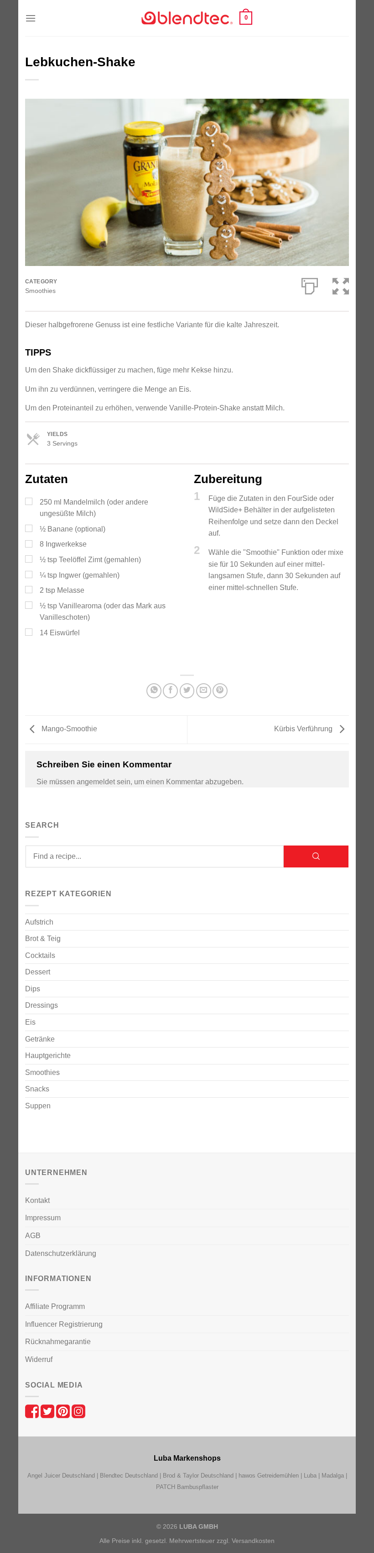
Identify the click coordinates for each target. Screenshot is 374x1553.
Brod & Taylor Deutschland (198, 1475)
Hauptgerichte (48, 1055)
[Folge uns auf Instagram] (78, 1411)
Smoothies (40, 290)
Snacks (37, 1089)
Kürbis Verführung (304, 729)
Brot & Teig (43, 938)
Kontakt (37, 1200)
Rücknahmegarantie (58, 1342)
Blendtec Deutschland (129, 1475)
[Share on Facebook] (170, 690)
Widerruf (38, 1359)
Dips (32, 989)
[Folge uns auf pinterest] (64, 1411)
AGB (33, 1235)
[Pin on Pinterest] (220, 690)
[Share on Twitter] (187, 690)
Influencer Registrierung (64, 1324)
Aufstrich (39, 922)
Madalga (333, 1475)
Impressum (43, 1218)
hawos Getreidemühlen (269, 1475)
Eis (30, 1022)
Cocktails (40, 955)
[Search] (316, 856)
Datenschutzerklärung (60, 1253)
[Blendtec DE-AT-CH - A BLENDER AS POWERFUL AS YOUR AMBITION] (187, 18)
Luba (310, 1475)
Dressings (41, 1005)
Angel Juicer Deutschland (61, 1475)
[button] (30, 18)
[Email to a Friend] (203, 690)
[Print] (309, 284)
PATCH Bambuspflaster (187, 1487)
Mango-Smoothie (68, 729)
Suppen (38, 1106)
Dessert (37, 972)
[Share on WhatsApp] (153, 690)
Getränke (40, 1039)
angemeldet (96, 782)
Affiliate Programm (55, 1306)
